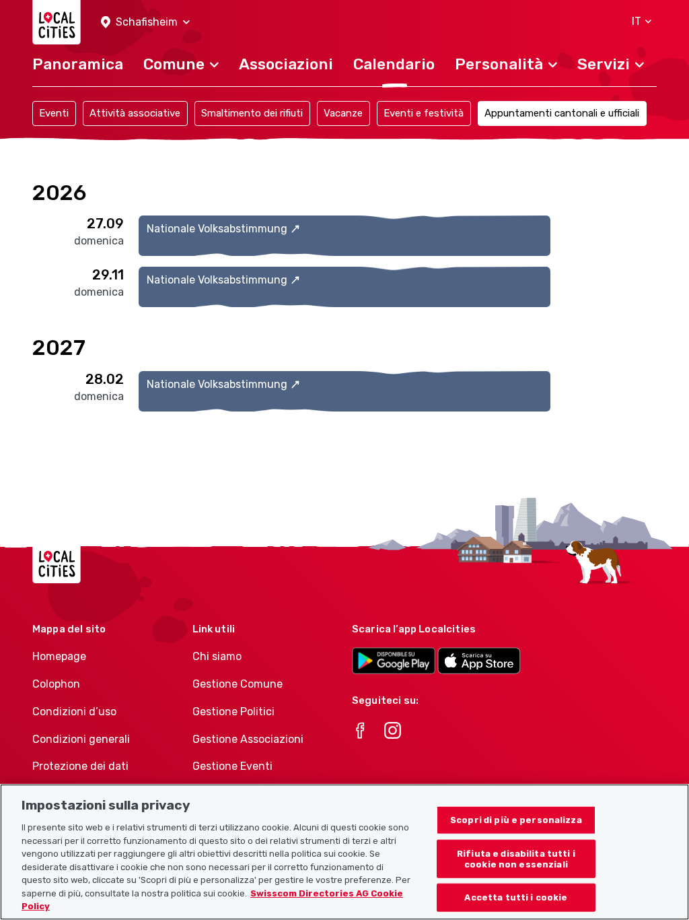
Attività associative (134, 113)
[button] (145, 22)
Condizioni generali (81, 739)
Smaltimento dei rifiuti (252, 113)
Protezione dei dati (80, 766)
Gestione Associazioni (247, 739)
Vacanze (343, 113)
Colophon (56, 684)
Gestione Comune (237, 684)
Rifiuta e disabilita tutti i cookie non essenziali (516, 859)
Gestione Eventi (232, 766)
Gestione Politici (233, 711)
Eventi (54, 113)
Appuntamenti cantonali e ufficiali (561, 113)
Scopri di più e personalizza (516, 820)
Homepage (59, 656)
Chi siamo (217, 656)
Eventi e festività (424, 113)
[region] (344, 852)
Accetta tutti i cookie (515, 897)
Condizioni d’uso (74, 711)
